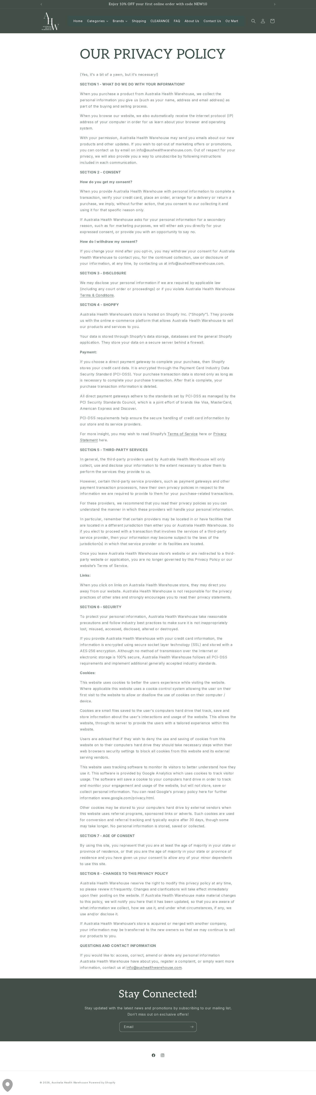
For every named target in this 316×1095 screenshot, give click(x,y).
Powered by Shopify (102, 1082)
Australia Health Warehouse (70, 1082)
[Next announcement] (274, 4)
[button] (253, 21)
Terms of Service (182, 434)
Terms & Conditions (97, 295)
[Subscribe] (191, 1027)
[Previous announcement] (41, 4)
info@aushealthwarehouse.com (154, 967)
